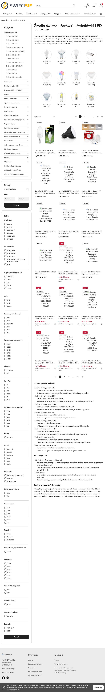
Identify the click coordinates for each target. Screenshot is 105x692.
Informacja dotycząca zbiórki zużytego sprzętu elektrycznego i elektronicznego (65, 670)
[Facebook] (3, 677)
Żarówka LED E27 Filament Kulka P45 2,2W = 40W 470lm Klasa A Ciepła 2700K (69, 192)
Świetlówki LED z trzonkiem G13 (46, 445)
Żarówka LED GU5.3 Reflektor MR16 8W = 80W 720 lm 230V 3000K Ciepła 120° (69, 273)
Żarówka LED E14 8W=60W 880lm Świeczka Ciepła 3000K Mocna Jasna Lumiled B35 (45, 152)
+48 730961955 (8, 672)
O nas (57, 660)
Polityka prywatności (35, 671)
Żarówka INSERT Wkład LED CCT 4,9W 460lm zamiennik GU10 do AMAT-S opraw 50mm (45, 192)
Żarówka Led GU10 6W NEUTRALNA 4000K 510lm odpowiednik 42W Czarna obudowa (67, 152)
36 (98, 117)
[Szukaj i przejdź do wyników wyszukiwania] (74, 5)
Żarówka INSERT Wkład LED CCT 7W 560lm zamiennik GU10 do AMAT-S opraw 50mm (92, 152)
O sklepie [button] (59, 654)
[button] (7, 14)
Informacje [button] (33, 654)
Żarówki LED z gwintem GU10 (45, 404)
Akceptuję (98, 687)
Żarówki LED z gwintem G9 (44, 412)
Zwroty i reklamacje (35, 664)
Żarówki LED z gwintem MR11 (45, 429)
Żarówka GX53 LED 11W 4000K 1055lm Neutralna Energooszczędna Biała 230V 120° (45, 232)
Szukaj (16, 205)
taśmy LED (55, 44)
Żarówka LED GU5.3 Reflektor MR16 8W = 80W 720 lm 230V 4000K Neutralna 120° (69, 362)
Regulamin (32, 668)
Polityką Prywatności (41, 685)
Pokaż (16, 637)
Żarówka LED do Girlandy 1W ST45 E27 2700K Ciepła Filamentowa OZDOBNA (91, 192)
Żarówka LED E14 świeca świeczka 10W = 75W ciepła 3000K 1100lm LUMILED (44, 362)
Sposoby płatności (34, 675)
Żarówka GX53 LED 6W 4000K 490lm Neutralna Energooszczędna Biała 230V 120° (69, 232)
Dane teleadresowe (61, 664)
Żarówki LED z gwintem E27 (44, 388)
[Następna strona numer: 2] (102, 116)
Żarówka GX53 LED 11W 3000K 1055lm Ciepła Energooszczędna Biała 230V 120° (45, 273)
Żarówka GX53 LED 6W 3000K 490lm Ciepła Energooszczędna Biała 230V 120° (92, 232)
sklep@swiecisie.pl (8, 668)
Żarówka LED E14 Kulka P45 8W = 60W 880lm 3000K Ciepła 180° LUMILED (69, 317)
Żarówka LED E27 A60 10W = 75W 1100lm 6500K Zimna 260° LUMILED (92, 362)
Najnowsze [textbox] (37, 116)
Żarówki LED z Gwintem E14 (45, 396)
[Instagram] (7, 677)
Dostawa (31, 660)
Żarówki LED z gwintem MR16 (45, 420)
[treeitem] (16, 33)
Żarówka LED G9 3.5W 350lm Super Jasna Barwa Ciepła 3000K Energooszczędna (91, 273)
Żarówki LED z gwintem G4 (44, 437)
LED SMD (38, 460)
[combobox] (44, 116)
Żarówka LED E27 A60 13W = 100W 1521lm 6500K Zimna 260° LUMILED (44, 317)
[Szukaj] (28, 189)
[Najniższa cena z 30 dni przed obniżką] (78, 280)
